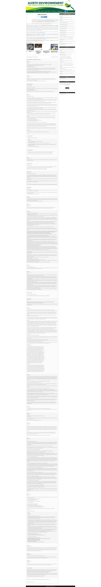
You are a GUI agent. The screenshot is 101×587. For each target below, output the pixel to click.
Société (42, 11)
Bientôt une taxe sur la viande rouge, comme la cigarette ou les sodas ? (54, 51)
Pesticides (45, 11)
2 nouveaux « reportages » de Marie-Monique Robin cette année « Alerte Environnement (39, 579)
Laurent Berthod (29, 135)
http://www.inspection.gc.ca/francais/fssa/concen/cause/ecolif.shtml (35, 541)
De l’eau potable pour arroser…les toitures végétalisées (66, 48)
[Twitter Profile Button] (65, 11)
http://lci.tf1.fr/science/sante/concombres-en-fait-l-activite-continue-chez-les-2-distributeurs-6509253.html (39, 233)
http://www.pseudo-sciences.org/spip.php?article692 (33, 245)
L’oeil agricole (53, 11)
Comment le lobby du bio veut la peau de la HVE (68, 36)
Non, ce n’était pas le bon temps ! (30, 51)
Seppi (60, 19)
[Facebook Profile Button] (67, 11)
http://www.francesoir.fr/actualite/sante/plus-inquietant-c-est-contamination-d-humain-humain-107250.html (40, 450)
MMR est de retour (42, 14)
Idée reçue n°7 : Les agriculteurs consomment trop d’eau (66, 64)
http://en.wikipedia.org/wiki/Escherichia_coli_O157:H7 (33, 537)
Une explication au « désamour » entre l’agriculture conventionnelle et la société (38, 52)
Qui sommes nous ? (60, 11)
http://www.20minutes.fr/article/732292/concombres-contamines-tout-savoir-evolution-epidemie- (38, 232)
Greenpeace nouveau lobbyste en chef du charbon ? (66, 69)
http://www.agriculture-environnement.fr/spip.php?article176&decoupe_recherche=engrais (38, 235)
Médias (49, 11)
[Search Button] (64, 11)
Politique (34, 11)
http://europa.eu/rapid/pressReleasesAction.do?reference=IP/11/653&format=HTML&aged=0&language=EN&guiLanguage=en (42, 184)
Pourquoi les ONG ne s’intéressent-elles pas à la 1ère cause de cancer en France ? (46, 51)
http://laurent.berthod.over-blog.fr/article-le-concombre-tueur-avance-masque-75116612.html (38, 295)
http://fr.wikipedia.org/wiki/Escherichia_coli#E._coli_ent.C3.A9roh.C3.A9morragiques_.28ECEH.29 (38, 538)
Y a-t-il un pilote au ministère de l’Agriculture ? (67, 37)
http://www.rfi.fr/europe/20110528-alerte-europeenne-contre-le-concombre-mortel (37, 168)
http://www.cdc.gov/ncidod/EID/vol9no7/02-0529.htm (33, 539)
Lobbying (38, 11)
